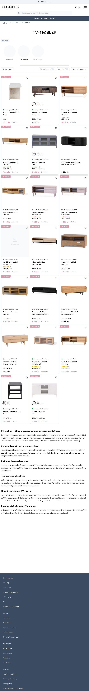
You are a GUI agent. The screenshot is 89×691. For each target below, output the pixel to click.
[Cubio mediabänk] (15, 191)
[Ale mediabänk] (44, 241)
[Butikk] (4, 23)
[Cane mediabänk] (44, 291)
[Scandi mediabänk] (74, 91)
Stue (6, 40)
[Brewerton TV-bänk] (74, 291)
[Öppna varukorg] (80, 7)
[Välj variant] (34, 104)
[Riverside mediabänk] (15, 390)
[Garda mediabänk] (44, 340)
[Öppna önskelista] (76, 7)
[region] (44, 55)
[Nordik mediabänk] (44, 191)
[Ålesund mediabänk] (15, 91)
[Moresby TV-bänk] (15, 340)
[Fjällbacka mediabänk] (74, 141)
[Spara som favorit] (27, 78)
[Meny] (85, 7)
